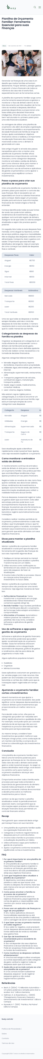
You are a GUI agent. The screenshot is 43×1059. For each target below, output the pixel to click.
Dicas (4, 46)
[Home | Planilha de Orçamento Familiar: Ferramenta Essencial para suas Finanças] (11, 7)
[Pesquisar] (35, 7)
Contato (5, 1038)
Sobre (4, 1034)
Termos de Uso (8, 1043)
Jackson (29, 46)
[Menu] (39, 7)
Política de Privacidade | (12, 1029)
